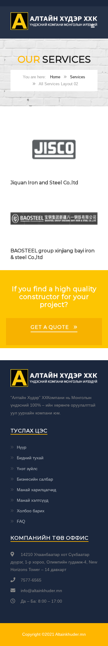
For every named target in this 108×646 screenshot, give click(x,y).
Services (77, 77)
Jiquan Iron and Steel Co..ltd (44, 183)
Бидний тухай (30, 457)
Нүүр (21, 447)
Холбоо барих (30, 510)
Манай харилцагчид (36, 489)
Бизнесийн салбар (35, 479)
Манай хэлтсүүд (32, 500)
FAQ (21, 521)
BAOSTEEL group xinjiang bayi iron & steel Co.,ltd (52, 254)
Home (55, 77)
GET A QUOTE (50, 327)
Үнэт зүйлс (27, 468)
